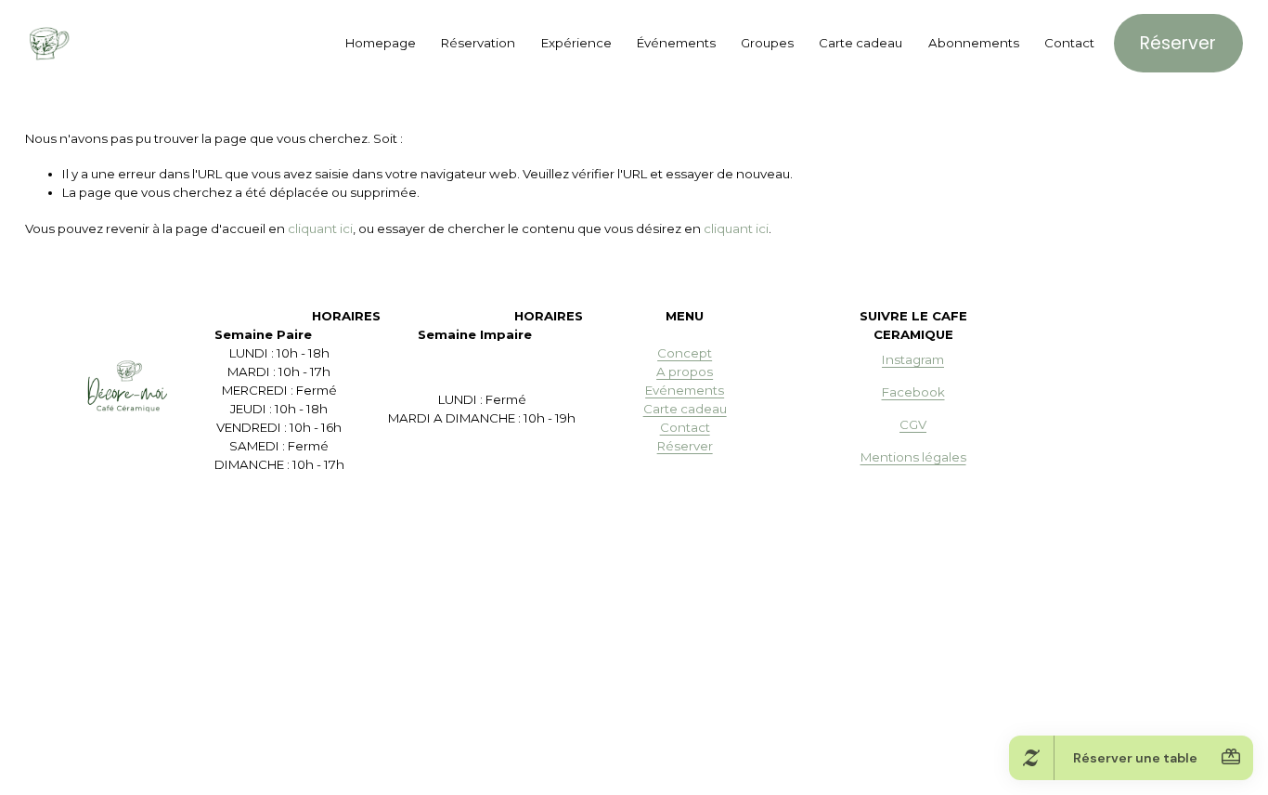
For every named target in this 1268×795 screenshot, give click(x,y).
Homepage (380, 42)
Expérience (576, 42)
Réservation (478, 42)
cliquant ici (320, 228)
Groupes (767, 42)
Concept (684, 352)
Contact (1069, 42)
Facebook (913, 391)
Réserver (1178, 43)
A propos (684, 371)
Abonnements (973, 42)
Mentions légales (913, 457)
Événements (676, 42)
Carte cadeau (860, 42)
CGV (912, 424)
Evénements (684, 390)
